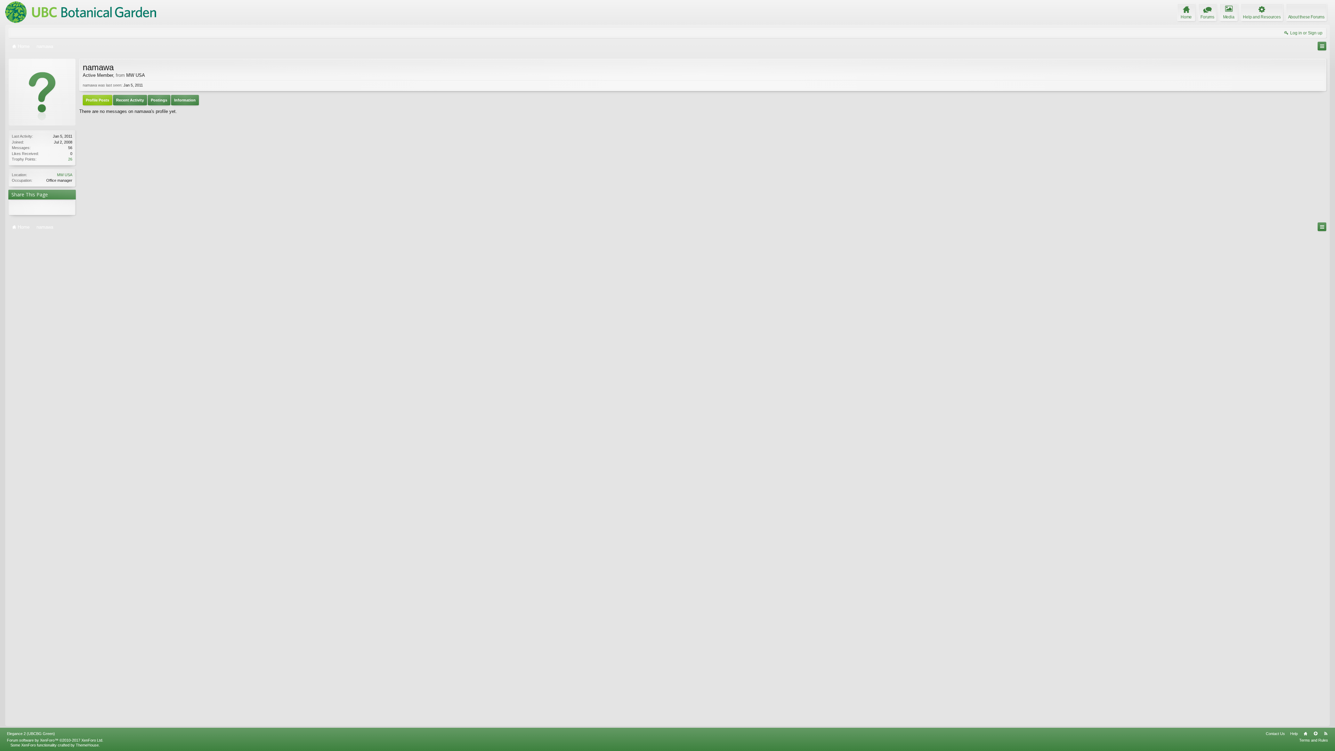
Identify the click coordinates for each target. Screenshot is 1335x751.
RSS (1325, 733)
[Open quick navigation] (1322, 46)
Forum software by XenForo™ (55, 740)
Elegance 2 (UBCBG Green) (31, 734)
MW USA (64, 175)
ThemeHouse (87, 745)
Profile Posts (97, 100)
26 (70, 159)
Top (1315, 733)
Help (1294, 734)
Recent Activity (130, 100)
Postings (159, 100)
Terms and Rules (1313, 740)
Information (185, 100)
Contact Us (1275, 734)
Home (1305, 733)
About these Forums (1306, 17)
